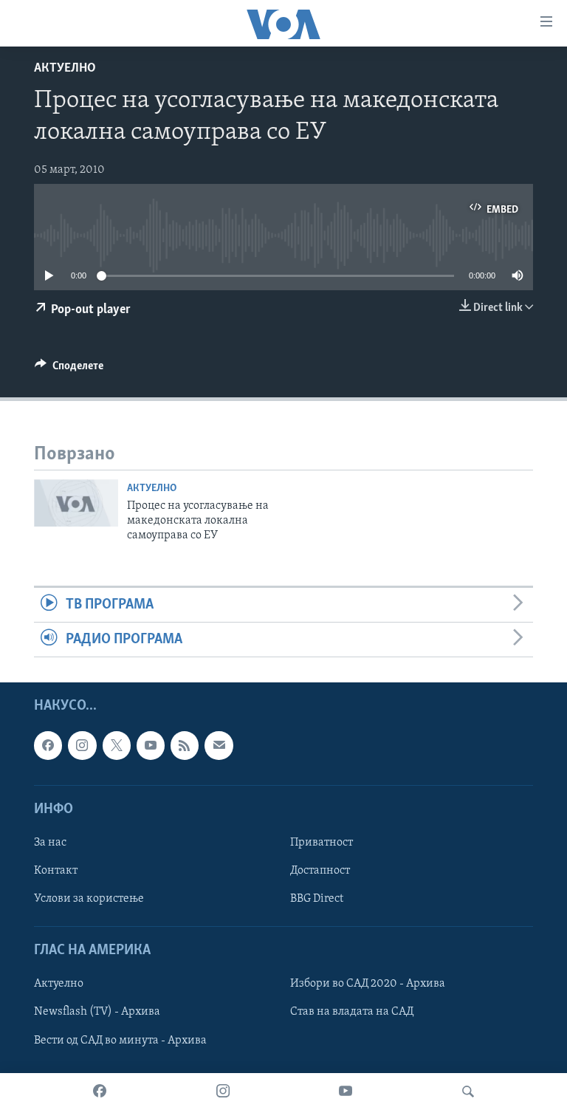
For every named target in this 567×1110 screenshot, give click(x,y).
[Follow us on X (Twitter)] (117, 746)
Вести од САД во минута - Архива (120, 1040)
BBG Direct (316, 899)
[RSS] (185, 746)
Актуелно (65, 68)
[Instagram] (223, 1091)
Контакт (56, 871)
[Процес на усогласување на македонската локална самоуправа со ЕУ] (76, 503)
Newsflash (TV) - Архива (97, 1012)
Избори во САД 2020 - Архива (367, 984)
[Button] (69, 369)
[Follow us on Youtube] (151, 746)
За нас (50, 843)
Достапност (320, 871)
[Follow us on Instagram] (82, 746)
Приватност (321, 843)
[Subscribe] (219, 746)
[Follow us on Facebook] (48, 746)
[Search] (468, 1091)
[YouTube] (345, 1091)
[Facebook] (100, 1091)
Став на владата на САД (351, 1012)
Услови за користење (89, 899)
